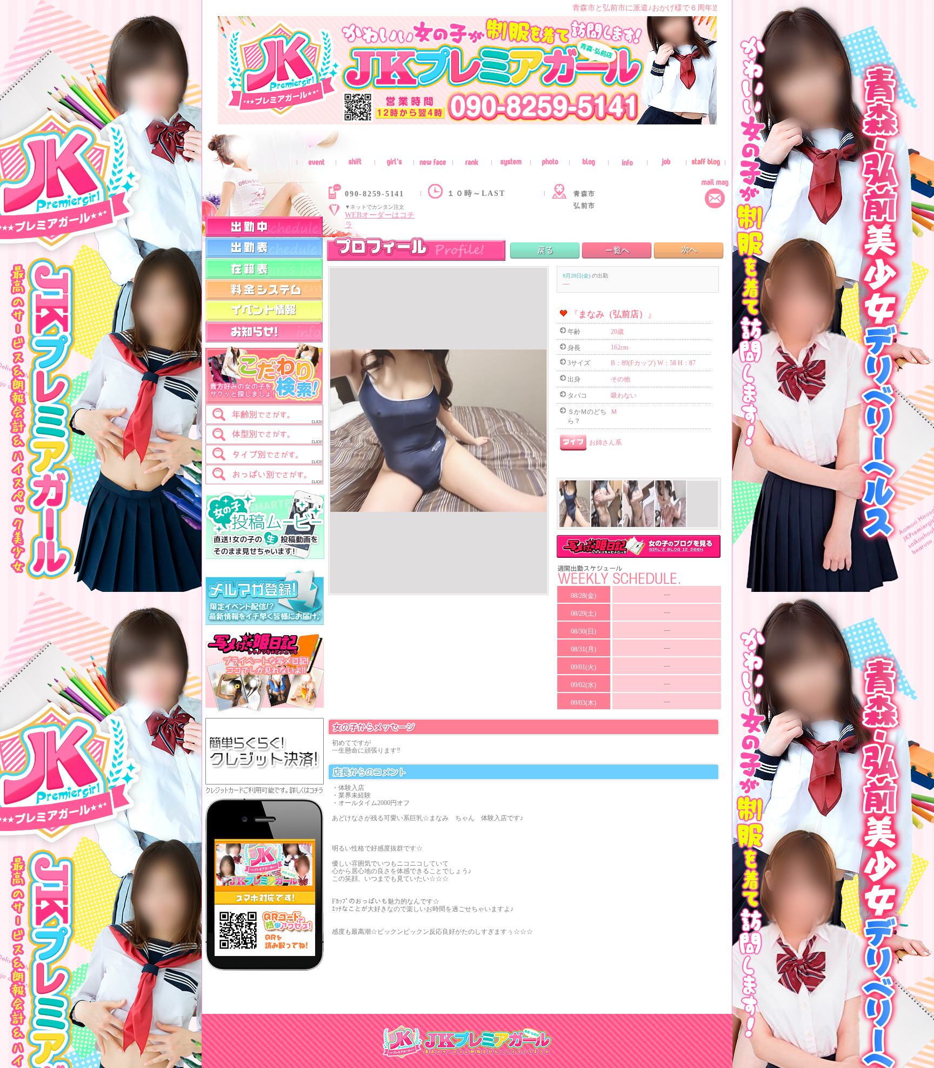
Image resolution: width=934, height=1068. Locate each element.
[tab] (264, 414)
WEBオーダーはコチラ (380, 220)
